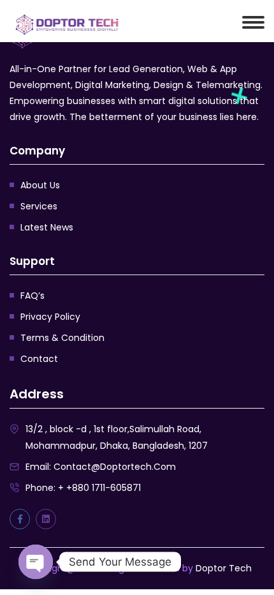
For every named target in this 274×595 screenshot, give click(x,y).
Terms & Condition (62, 337)
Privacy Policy (50, 316)
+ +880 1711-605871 (99, 487)
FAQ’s (32, 295)
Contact (39, 358)
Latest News (46, 227)
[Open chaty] (35, 562)
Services (38, 206)
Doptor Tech (224, 568)
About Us (40, 185)
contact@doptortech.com (115, 466)
